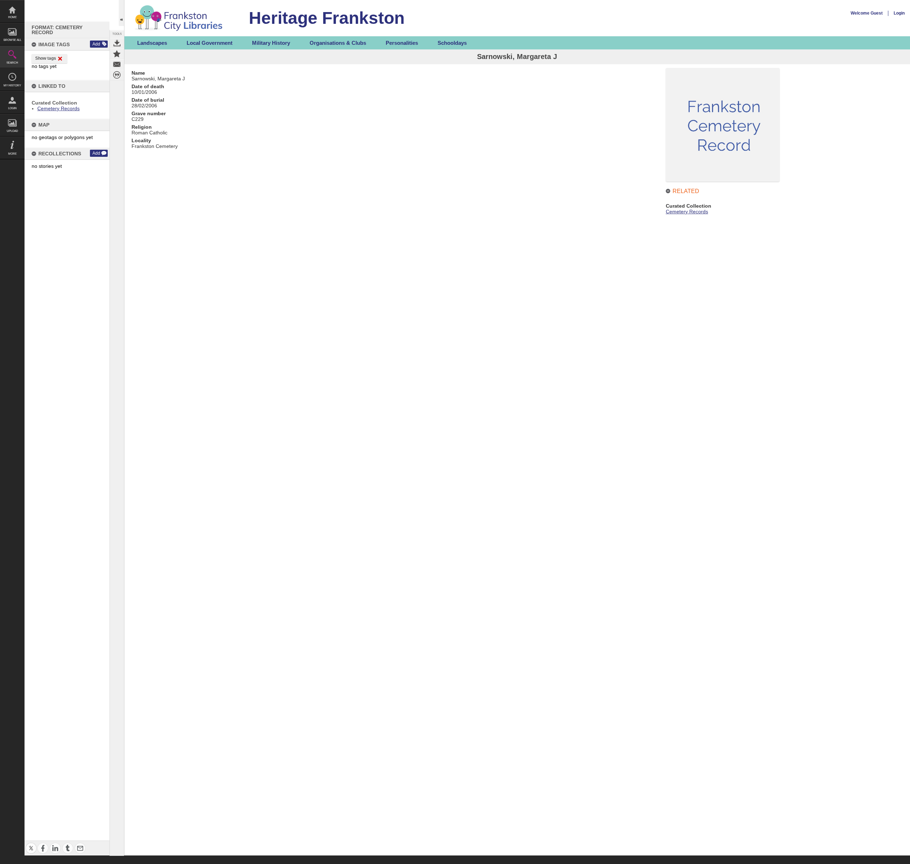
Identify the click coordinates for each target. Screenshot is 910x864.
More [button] (12, 153)
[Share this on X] (31, 844)
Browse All (12, 40)
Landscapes (152, 43)
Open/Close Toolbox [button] (121, 13)
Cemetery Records (58, 108)
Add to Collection (117, 53)
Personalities (402, 43)
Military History (271, 43)
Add (96, 44)
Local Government (209, 43)
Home (12, 17)
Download (117, 43)
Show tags (45, 58)
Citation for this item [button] (117, 75)
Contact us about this (117, 64)
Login (12, 108)
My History (12, 85)
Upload (12, 131)
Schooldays (452, 43)
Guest (877, 13)
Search (12, 62)
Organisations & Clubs (338, 43)
